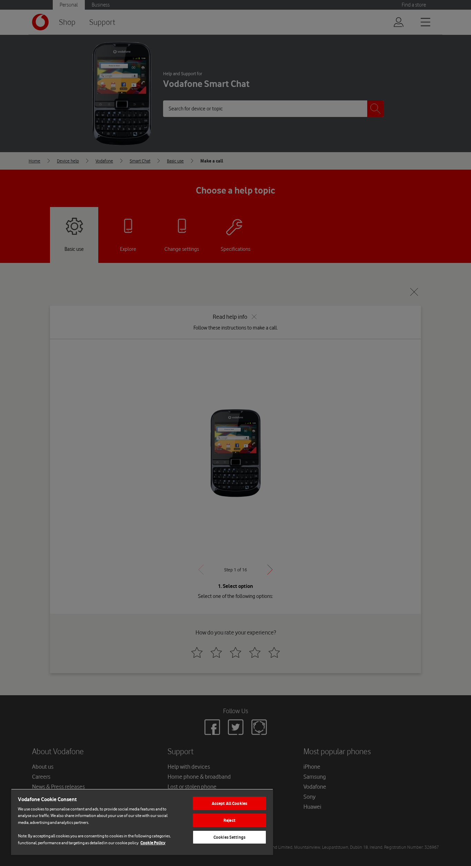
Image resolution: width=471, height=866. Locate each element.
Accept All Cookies (229, 803)
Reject (229, 820)
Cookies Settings (229, 837)
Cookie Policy (153, 842)
